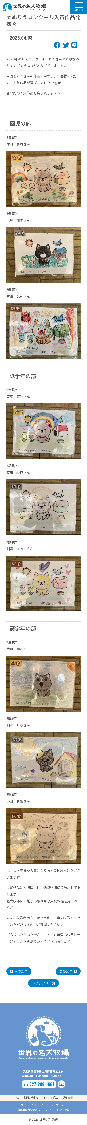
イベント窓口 (50, 1097)
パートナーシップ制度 (57, 1109)
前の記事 (20, 971)
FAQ (17, 1097)
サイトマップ (28, 1105)
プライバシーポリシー (53, 1105)
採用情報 (68, 1097)
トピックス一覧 (43, 983)
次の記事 (66, 971)
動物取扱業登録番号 (28, 1109)
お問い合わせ (31, 1097)
